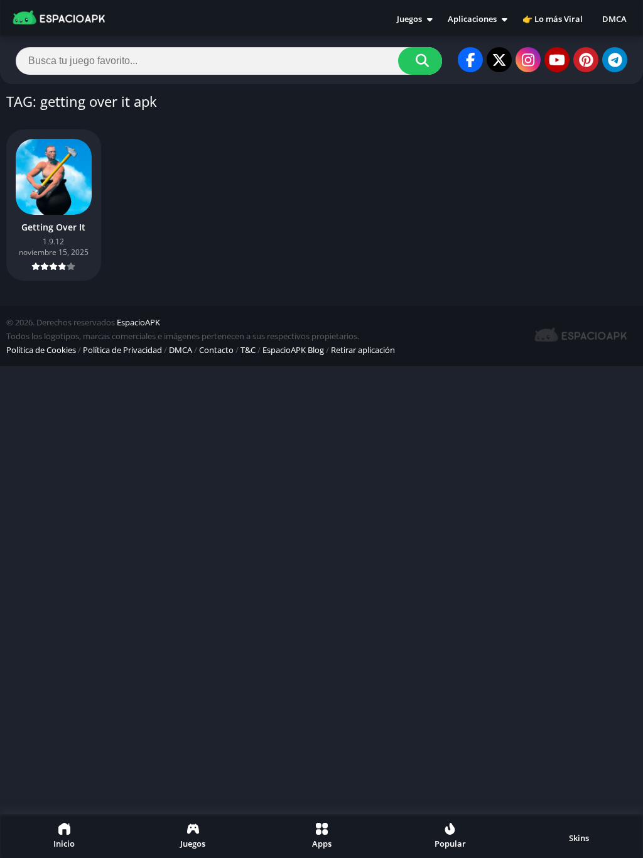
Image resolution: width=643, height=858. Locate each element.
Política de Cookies (41, 350)
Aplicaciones (472, 18)
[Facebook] (470, 59)
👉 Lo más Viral (552, 18)
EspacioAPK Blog (293, 350)
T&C (248, 350)
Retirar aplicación (363, 350)
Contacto (216, 350)
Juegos (409, 18)
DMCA (614, 18)
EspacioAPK (138, 322)
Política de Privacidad (122, 350)
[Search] (420, 61)
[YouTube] (557, 59)
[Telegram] (614, 59)
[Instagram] (528, 59)
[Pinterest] (585, 59)
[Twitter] (499, 59)
